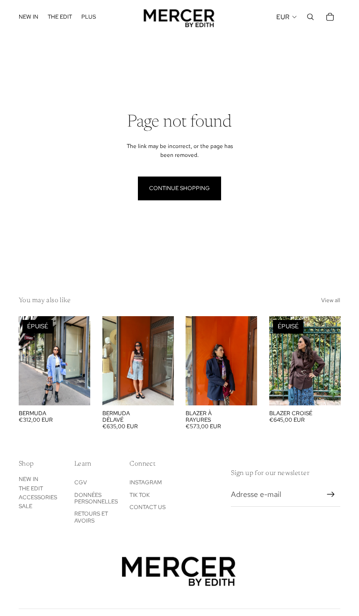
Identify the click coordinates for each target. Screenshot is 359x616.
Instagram (145, 482)
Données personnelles (96, 498)
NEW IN (28, 479)
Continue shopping (179, 188)
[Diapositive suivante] (166, 360)
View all (330, 300)
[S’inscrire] (331, 494)
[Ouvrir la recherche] (310, 17)
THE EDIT (31, 488)
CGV (80, 482)
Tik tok (139, 495)
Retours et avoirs (91, 517)
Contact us (147, 507)
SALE (25, 506)
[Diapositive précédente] (109, 360)
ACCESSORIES (38, 497)
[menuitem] (89, 17)
